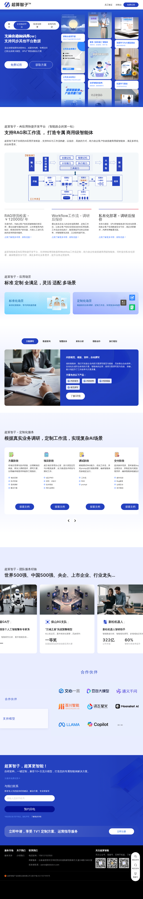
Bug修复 (120, 481)
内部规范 (74, 381)
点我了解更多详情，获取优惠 (17, 237)
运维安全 (120, 484)
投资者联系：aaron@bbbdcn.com (44, 864)
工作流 (83, 478)
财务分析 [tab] (80, 341)
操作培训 (120, 478)
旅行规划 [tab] (113, 341)
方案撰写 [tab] (30, 341)
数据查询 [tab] (47, 341)
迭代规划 (120, 488)
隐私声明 (25, 817)
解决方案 (14, 488)
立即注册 (121, 831)
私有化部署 (37, 25)
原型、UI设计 (51, 481)
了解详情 (76, 395)
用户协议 (17, 817)
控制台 (119, 4)
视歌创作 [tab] (96, 341)
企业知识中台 (22, 25)
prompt (84, 484)
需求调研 (14, 484)
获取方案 (41, 64)
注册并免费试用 (11, 778)
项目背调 (14, 478)
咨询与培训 (52, 25)
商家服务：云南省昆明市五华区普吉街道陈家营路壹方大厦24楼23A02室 (60, 860)
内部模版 (106, 381)
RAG (83, 481)
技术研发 (49, 484)
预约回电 (29, 809)
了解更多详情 (36, 817)
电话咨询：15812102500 (40, 855)
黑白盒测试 (50, 488)
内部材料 (90, 381)
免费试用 (131, 4)
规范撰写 (74, 387)
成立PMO (49, 478)
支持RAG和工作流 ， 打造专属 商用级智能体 (48, 130)
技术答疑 (14, 481)
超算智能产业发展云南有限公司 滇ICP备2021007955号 (28, 876)
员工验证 (108, 4)
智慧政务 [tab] (63, 341)
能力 (9, 25)
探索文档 (25, 506)
